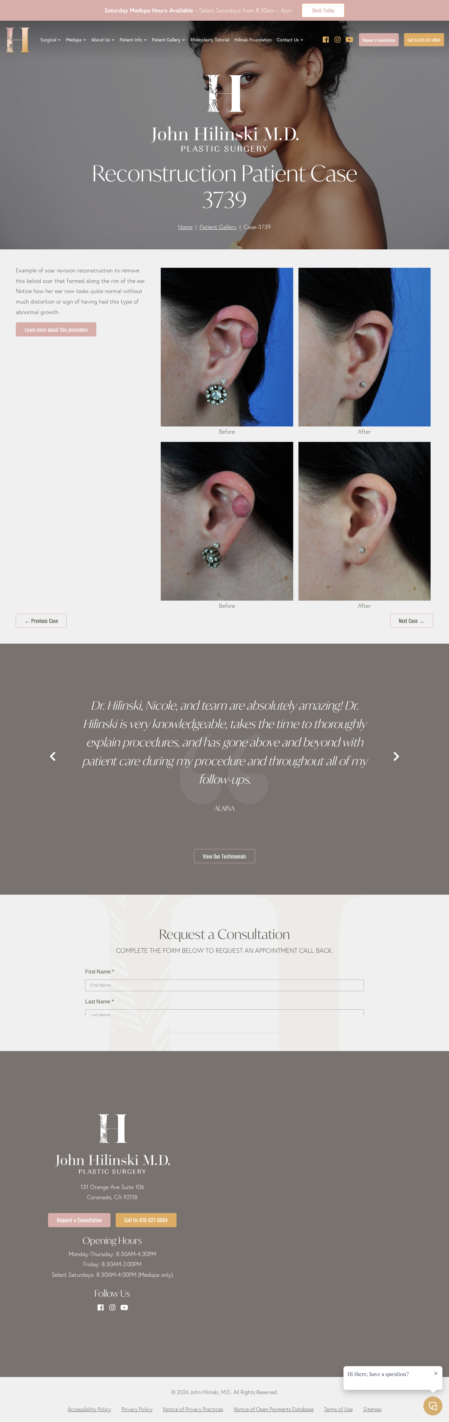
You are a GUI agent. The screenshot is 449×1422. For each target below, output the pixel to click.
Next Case (411, 620)
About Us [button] (100, 40)
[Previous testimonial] (52, 757)
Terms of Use (338, 1409)
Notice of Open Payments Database (274, 1409)
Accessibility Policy (89, 1409)
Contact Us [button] (288, 40)
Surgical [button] (48, 40)
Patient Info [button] (131, 40)
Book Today (323, 10)
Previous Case (41, 620)
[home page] (17, 40)
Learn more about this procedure (56, 329)
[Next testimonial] (396, 757)
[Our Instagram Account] (337, 40)
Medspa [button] (74, 40)
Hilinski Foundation (253, 40)
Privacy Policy (137, 1409)
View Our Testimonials (224, 856)
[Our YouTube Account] (349, 40)
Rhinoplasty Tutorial (209, 40)
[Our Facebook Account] (325, 40)
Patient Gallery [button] (166, 40)
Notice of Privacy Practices (193, 1409)
